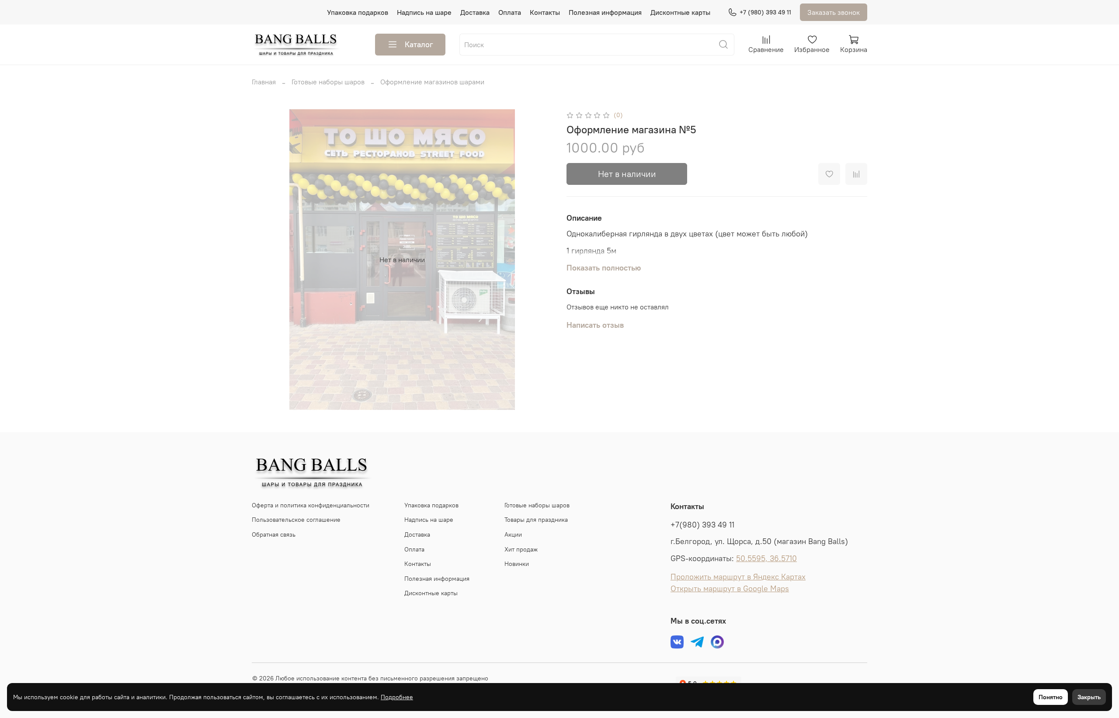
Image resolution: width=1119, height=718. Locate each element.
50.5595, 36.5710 (766, 558)
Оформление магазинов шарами (432, 81)
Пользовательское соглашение (296, 520)
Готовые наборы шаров (328, 81)
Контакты (545, 12)
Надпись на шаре (424, 12)
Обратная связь (273, 534)
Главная (264, 81)
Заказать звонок (833, 12)
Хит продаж (521, 549)
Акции (513, 534)
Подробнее (397, 697)
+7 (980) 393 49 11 (765, 12)
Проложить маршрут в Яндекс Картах (738, 577)
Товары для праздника (536, 520)
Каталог (419, 44)
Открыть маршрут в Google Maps (730, 588)
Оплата (509, 12)
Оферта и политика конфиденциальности (310, 505)
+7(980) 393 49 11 (702, 525)
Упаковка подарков (357, 12)
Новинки (516, 564)
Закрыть (1089, 697)
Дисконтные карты (680, 12)
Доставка (475, 12)
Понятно (1051, 697)
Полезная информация (605, 12)
